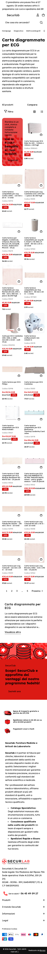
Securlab (13, 15)
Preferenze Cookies (9, 929)
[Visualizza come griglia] (34, 112)
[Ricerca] (41, 22)
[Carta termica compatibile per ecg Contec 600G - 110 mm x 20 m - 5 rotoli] (12, 179)
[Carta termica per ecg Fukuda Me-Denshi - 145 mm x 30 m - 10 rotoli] (12, 508)
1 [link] (6, 591)
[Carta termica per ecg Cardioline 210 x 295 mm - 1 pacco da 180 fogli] (34, 179)
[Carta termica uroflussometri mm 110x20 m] (34, 323)
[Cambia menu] (3, 15)
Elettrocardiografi (33, 31)
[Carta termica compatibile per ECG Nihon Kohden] (12, 412)
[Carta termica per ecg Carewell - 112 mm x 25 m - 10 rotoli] (12, 553)
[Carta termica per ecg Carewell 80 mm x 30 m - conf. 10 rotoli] (34, 508)
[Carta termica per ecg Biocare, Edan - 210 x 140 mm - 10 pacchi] (34, 553)
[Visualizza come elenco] (42, 112)
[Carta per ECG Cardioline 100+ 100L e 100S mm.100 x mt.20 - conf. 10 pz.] (12, 323)
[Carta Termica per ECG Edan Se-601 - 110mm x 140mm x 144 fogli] (34, 128)
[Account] (38, 15)
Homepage (6, 31)
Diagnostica (18, 31)
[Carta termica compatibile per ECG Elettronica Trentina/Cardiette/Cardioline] (34, 412)
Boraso (42, 950)
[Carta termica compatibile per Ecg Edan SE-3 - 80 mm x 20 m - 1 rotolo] (34, 275)
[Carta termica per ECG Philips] (12, 369)
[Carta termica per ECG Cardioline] (34, 369)
